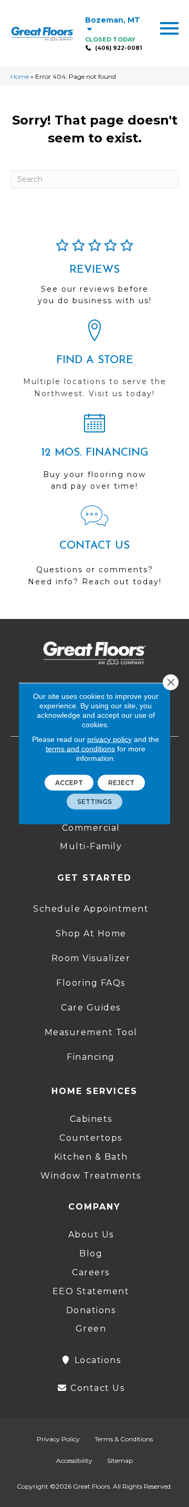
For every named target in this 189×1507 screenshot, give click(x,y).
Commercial (91, 828)
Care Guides (91, 1008)
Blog (90, 1253)
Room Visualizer (91, 958)
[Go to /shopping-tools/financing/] (94, 456)
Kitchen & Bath (91, 1157)
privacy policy (109, 739)
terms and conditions (80, 749)
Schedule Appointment (91, 909)
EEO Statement (91, 1291)
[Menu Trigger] (169, 27)
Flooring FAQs (90, 983)
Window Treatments (90, 1176)
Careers (91, 1272)
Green (91, 1329)
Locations (96, 1360)
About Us (91, 1235)
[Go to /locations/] (94, 363)
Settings (94, 802)
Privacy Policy (58, 1439)
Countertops (90, 1138)
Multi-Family (91, 846)
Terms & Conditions (123, 1439)
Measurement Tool (91, 1032)
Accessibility (74, 1460)
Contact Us (96, 1388)
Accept (69, 783)
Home (19, 76)
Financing (91, 1057)
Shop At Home (91, 933)
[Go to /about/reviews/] (94, 276)
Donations (91, 1310)
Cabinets (91, 1119)
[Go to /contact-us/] (94, 550)
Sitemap (120, 1460)
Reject (121, 783)
